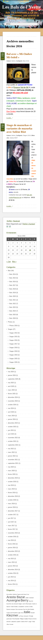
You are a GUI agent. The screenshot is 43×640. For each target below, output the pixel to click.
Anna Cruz (26, 594)
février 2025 (11, 393)
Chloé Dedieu (14, 606)
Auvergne (13, 600)
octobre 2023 (12, 426)
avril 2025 (11, 386)
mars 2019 (11, 489)
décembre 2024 (13, 397)
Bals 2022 (12, 303)
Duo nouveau (19, 609)
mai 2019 (11, 485)
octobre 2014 (12, 573)
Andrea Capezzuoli (18, 594)
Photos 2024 (13, 325)
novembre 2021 (13, 459)
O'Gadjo (31, 616)
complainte (21, 606)
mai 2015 (11, 558)
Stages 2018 (13, 347)
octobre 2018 (12, 500)
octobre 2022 (12, 441)
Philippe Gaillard (24, 618)
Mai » (14, 262)
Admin (13, 61)
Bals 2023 (12, 307)
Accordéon (9, 594)
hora (22, 612)
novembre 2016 (13, 533)
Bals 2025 (12, 314)
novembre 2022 (13, 437)
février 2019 (11, 492)
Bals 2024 (12, 311)
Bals (9, 270)
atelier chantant (29, 597)
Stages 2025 (13, 358)
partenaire (9, 618)
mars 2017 (11, 525)
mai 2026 (11, 371)
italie (27, 612)
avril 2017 (11, 522)
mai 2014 (11, 580)
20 (30, 250)
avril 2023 (11, 434)
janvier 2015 (12, 566)
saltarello (13, 621)
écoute (11, 624)
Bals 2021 (12, 300)
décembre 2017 (13, 511)
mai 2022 (11, 448)
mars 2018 (11, 503)
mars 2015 (11, 562)
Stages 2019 (13, 351)
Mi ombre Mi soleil (20, 93)
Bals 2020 (12, 296)
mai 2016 (11, 540)
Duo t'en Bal (26, 609)
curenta (26, 606)
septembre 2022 (13, 445)
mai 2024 (11, 408)
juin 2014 (11, 577)
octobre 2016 (12, 536)
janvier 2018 (12, 507)
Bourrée (31, 601)
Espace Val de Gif (21, 87)
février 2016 (11, 544)
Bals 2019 (12, 292)
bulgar (20, 603)
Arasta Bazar (16, 597)
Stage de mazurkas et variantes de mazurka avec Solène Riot (19, 128)
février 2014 (11, 584)
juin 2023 (11, 430)
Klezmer (12, 615)
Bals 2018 (12, 289)
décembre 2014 (13, 569)
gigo (19, 612)
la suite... (9, 118)
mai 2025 (11, 382)
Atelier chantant (29, 224)
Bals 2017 (12, 285)
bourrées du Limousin (12, 603)
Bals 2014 (12, 274)
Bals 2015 (12, 278)
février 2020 (11, 474)
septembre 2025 (13, 379)
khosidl (32, 612)
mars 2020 (11, 470)
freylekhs (15, 612)
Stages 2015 (13, 336)
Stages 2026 (13, 362)
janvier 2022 (12, 456)
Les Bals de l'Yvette (21, 7)
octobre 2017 (12, 514)
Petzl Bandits (15, 618)
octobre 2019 (12, 481)
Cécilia (31, 606)
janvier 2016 (12, 547)
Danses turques (11, 609)
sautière (18, 621)
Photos (10, 322)
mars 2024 (11, 415)
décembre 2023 (13, 423)
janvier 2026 (12, 375)
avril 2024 (11, 412)
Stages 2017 (13, 344)
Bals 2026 (12, 318)
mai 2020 (11, 467)
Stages (10, 329)
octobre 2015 (12, 555)
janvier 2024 (12, 419)
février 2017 (11, 529)
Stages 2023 (13, 355)
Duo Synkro (11, 111)
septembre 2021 (13, 463)
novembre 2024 (13, 401)
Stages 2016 (27, 135)
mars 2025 (11, 390)
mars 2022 (11, 452)
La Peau (21, 616)
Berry (24, 600)
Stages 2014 (13, 333)
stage (29, 621)
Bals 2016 (26, 61)
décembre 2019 (13, 478)
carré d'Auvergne (27, 603)
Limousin (25, 616)
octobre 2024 (12, 404)
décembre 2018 (13, 496)
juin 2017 (11, 518)
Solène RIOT (14, 138)
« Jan (9, 262)
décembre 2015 (13, 551)
